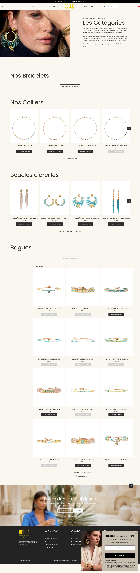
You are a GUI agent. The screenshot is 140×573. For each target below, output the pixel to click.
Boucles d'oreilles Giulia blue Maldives (24, 218)
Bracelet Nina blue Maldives (116, 409)
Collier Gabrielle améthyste (85, 145)
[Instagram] (24, 554)
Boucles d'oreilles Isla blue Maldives (85, 218)
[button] (70, 86)
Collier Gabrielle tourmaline (116, 145)
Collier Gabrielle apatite (24, 145)
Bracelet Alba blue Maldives (49, 409)
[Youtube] (27, 554)
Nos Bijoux (93, 18)
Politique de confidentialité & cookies (65, 561)
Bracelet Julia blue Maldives (82, 409)
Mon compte (49, 547)
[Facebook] (20, 554)
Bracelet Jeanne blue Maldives (116, 460)
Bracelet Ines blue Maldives (82, 309)
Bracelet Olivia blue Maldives (83, 460)
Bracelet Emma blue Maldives (49, 359)
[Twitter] (31, 554)
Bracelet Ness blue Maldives (49, 309)
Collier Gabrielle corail (55, 145)
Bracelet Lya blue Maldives (49, 460)
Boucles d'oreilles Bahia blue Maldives (116, 218)
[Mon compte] (131, 6)
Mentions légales (24, 561)
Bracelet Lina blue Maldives (116, 309)
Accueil (85, 18)
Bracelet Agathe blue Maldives (116, 359)
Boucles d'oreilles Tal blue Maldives (54, 218)
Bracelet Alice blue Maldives (82, 359)
